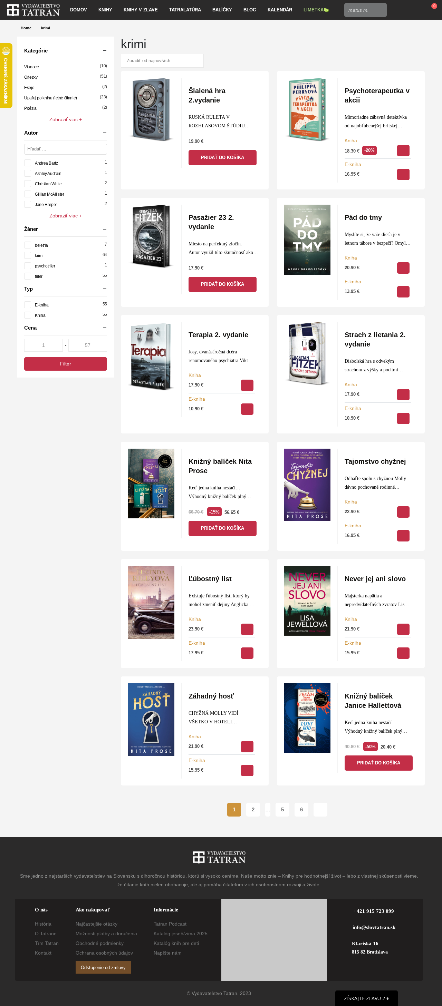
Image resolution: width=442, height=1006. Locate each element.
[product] (151, 109)
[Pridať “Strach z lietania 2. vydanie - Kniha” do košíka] (403, 394)
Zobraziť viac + (65, 119)
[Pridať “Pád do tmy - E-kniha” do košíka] (403, 291)
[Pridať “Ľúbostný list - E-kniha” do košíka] (247, 653)
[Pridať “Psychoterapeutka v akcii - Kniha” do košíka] (403, 150)
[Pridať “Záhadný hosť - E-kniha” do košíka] (247, 770)
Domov (78, 9)
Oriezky (30, 77)
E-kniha (353, 164)
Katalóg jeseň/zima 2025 (181, 933)
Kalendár (280, 9)
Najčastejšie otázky (96, 924)
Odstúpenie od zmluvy (103, 967)
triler (38, 276)
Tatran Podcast (170, 924)
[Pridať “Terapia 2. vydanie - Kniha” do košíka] (247, 385)
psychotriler (45, 266)
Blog (249, 9)
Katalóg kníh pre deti (176, 943)
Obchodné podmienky (100, 943)
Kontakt (43, 953)
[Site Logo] (33, 10)
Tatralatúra (185, 9)
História (43, 924)
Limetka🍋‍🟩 (316, 9)
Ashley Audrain (48, 173)
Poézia (30, 108)
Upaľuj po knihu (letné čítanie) (50, 98)
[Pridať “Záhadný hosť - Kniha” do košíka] (247, 746)
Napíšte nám (168, 953)
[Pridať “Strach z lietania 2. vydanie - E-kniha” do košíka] (403, 418)
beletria (41, 245)
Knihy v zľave (141, 9)
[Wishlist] (413, 10)
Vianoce (31, 67)
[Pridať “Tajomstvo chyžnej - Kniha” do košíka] (403, 512)
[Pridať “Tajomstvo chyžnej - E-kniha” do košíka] (403, 535)
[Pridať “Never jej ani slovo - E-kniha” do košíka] (403, 653)
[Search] (379, 10)
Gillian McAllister (49, 194)
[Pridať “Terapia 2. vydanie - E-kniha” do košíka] (247, 409)
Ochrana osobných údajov (104, 953)
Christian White (48, 184)
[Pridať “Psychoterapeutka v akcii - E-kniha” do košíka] (403, 174)
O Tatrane (46, 933)
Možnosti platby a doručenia (106, 933)
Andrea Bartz (46, 163)
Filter (65, 364)
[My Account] (397, 10)
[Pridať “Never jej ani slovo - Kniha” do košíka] (403, 629)
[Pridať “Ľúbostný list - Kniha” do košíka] (247, 629)
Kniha (351, 140)
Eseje (29, 87)
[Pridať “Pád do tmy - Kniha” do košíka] (403, 268)
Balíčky (222, 9)
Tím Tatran (47, 943)
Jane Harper (46, 204)
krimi (39, 255)
